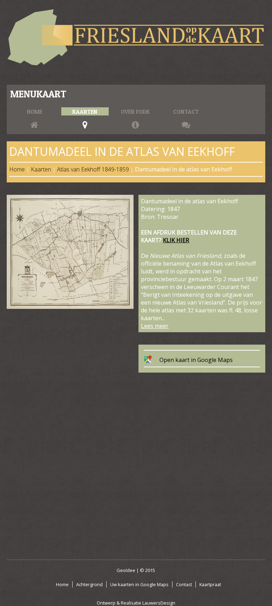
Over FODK (135, 111)
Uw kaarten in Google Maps (139, 584)
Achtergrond (89, 584)
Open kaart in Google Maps (196, 360)
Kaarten (84, 111)
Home (34, 111)
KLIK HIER (176, 240)
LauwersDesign (158, 603)
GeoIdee (126, 570)
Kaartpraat (210, 584)
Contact (186, 111)
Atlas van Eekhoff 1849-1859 (93, 169)
